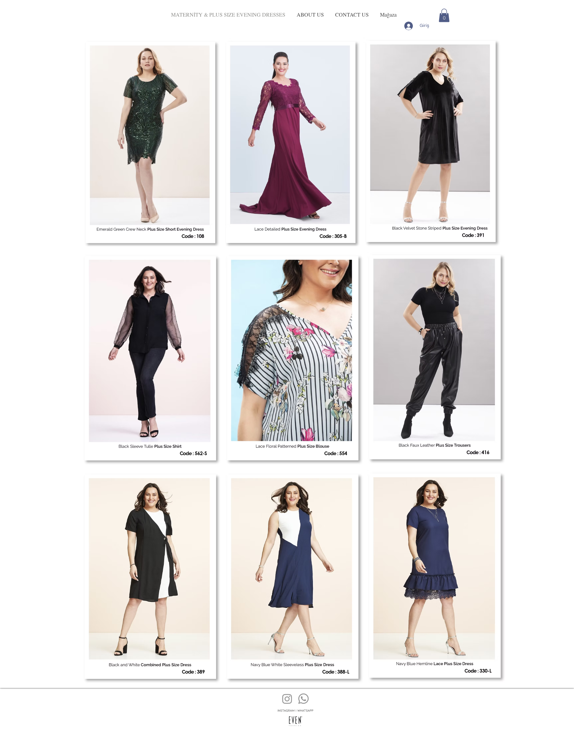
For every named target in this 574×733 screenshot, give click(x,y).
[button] (444, 15)
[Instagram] (287, 698)
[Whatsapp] (303, 698)
